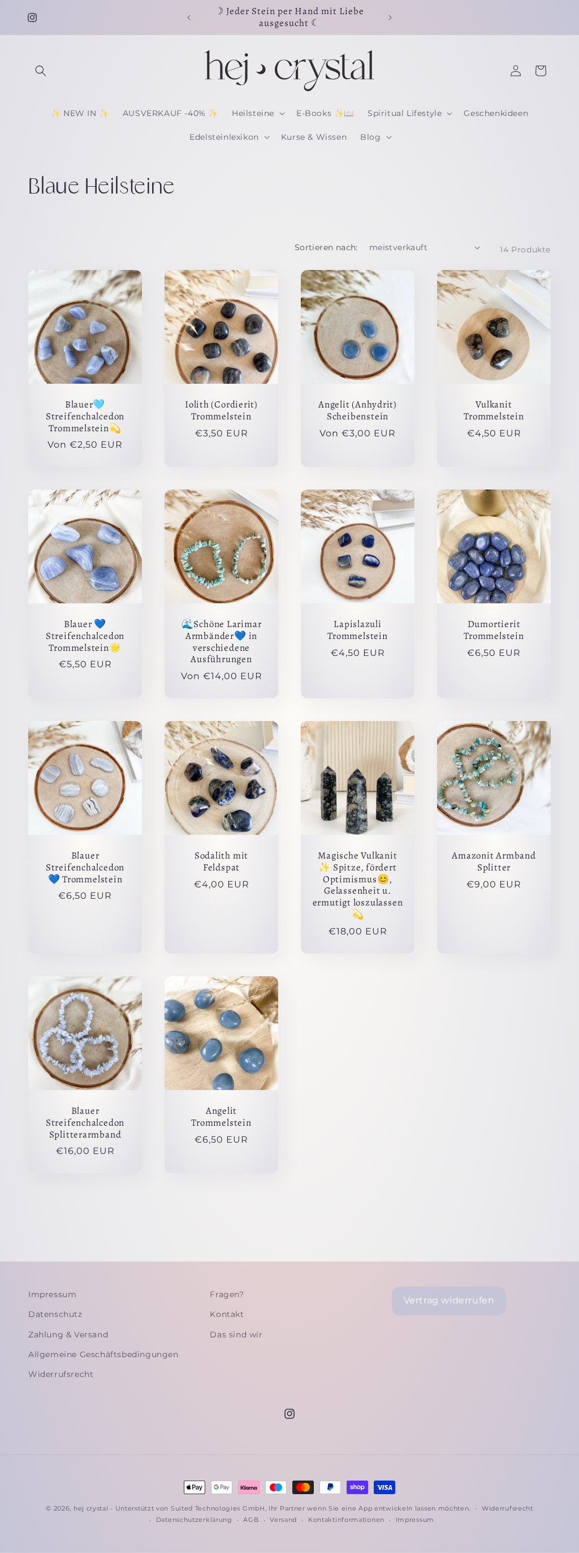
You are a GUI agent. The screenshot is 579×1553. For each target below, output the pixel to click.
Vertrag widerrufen (449, 1300)
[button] (40, 70)
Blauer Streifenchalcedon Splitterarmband (85, 1122)
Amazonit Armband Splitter (493, 862)
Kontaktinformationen (346, 1520)
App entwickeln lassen (397, 1508)
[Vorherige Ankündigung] (188, 17)
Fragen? (227, 1294)
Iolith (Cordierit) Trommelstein (221, 411)
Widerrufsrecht (60, 1374)
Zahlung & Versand (68, 1334)
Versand (283, 1520)
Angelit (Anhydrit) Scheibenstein (357, 411)
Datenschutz (55, 1314)
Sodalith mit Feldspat (221, 862)
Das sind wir (236, 1334)
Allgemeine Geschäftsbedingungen (103, 1354)
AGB (250, 1520)
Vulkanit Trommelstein (494, 411)
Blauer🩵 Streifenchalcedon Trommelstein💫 (85, 416)
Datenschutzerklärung (194, 1520)
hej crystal (91, 1508)
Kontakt (227, 1314)
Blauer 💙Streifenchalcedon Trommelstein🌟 (85, 636)
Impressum (52, 1294)
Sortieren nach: (326, 247)
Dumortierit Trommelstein (494, 630)
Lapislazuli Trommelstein (357, 630)
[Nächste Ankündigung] (390, 17)
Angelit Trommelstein (221, 1117)
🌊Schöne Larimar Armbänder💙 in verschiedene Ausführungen (222, 642)
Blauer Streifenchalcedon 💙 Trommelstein (85, 867)
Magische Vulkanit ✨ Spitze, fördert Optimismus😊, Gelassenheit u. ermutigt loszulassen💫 (358, 885)
